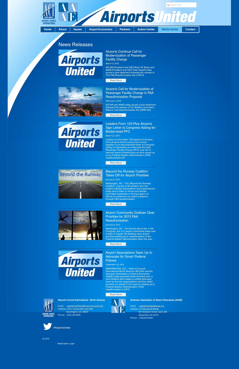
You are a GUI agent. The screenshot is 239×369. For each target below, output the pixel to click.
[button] (116, 80)
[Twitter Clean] (47, 326)
